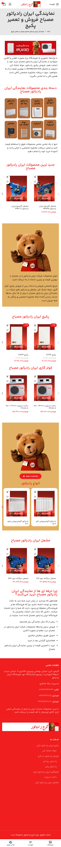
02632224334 (46, 689)
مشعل (11, 123)
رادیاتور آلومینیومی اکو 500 (46, 522)
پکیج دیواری (50, 101)
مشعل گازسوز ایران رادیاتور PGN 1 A (19, 207)
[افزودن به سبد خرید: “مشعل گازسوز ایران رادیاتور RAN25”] (35, 176)
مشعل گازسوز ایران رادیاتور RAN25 (47, 207)
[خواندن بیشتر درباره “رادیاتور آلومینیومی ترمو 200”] (7, 491)
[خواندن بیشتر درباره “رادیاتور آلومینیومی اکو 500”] (35, 491)
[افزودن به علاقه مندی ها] (35, 181)
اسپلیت (37, 123)
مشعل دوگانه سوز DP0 (18, 578)
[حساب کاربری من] (10, 4)
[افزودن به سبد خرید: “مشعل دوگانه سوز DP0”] (7, 549)
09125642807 (44, 701)
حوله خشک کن (24, 123)
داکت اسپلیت (50, 123)
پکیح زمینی (37, 102)
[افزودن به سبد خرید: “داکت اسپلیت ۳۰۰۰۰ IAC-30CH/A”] (7, 376)
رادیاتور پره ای (24, 102)
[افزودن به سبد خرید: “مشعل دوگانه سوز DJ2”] (35, 549)
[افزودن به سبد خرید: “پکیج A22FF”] (35, 325)
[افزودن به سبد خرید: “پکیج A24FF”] (7, 325)
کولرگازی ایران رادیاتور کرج (46, 772)
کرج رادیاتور (29, 835)
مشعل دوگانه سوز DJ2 (46, 578)
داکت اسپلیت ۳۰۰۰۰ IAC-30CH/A (17, 407)
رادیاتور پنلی (10, 102)
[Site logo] (30, 4)
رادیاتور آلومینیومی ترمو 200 (18, 522)
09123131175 (45, 695)
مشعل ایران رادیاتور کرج (47, 782)
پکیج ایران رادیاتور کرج (48, 745)
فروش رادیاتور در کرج (48, 756)
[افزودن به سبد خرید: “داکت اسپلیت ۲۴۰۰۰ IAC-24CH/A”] (35, 376)
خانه (48, 32)
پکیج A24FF (23, 354)
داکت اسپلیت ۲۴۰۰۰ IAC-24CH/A (45, 407)
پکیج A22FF (51, 354)
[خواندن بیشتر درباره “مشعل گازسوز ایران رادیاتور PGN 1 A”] (7, 176)
